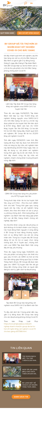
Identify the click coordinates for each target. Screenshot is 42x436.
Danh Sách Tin (21, 397)
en (31, 3)
